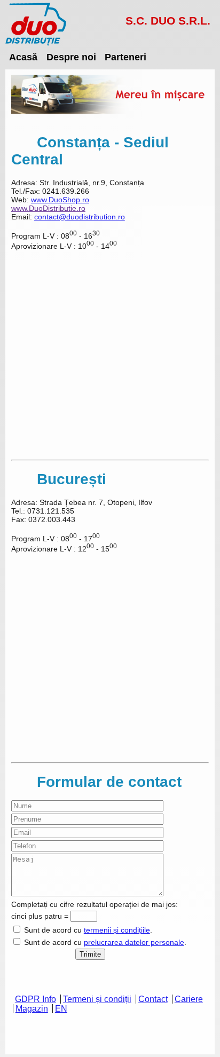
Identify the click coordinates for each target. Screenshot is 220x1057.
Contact (153, 999)
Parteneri (125, 56)
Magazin (31, 1008)
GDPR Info (35, 999)
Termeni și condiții (97, 999)
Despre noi (71, 56)
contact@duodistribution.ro (79, 216)
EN (61, 1008)
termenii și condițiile (117, 930)
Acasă (23, 56)
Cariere (189, 999)
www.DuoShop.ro (60, 199)
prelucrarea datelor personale (134, 942)
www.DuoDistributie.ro (48, 208)
